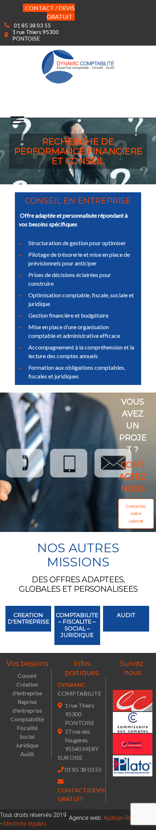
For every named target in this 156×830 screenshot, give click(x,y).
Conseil (27, 675)
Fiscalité (27, 727)
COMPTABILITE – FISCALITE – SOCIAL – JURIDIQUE (77, 625)
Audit (27, 753)
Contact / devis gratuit (50, 12)
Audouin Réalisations (129, 817)
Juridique (27, 745)
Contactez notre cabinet (136, 513)
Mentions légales (24, 823)
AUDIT (126, 615)
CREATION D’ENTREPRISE (28, 618)
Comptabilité (27, 719)
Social (27, 736)
